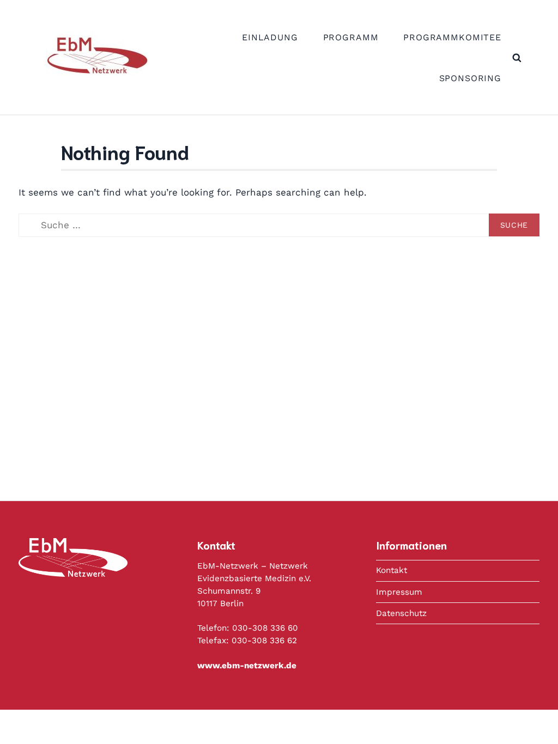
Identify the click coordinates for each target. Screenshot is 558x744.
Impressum (399, 592)
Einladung (270, 37)
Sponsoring (470, 78)
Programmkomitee (452, 37)
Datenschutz (401, 613)
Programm (351, 37)
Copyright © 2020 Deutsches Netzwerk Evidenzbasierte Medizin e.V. (312, 726)
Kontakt (391, 570)
